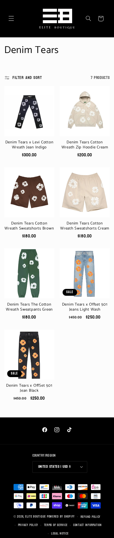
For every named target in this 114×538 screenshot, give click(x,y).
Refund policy (91, 517)
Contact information (87, 525)
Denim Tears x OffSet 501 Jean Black (29, 388)
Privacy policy (28, 525)
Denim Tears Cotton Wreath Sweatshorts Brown (29, 226)
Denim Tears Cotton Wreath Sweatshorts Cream (84, 226)
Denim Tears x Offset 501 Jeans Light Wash (85, 307)
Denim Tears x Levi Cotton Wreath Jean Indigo (29, 145)
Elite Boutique (36, 516)
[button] (11, 18)
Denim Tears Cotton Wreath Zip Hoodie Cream (85, 145)
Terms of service (56, 525)
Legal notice (60, 533)
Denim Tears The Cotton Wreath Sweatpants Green (29, 307)
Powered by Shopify (61, 516)
